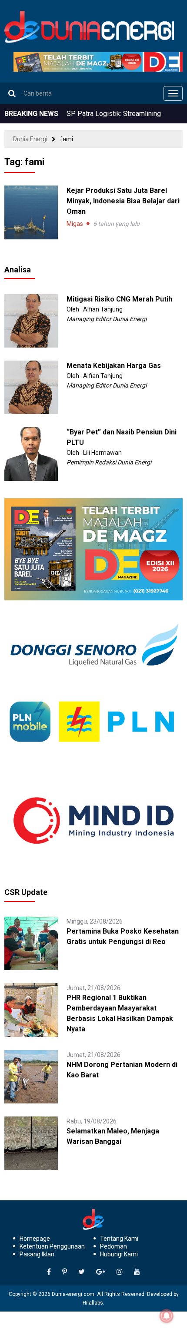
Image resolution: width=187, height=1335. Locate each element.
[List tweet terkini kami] (81, 1272)
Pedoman (113, 1246)
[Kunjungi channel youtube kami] (137, 1272)
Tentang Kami (119, 1238)
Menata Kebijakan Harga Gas (114, 365)
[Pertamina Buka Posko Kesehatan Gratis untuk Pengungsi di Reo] (31, 942)
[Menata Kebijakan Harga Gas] (31, 386)
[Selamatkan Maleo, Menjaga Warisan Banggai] (31, 1142)
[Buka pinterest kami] (64, 1272)
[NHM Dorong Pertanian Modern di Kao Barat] (31, 1076)
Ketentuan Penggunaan (52, 1246)
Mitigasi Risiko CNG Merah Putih (119, 299)
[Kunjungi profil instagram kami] (120, 1272)
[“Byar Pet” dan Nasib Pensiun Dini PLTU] (31, 453)
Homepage (35, 1238)
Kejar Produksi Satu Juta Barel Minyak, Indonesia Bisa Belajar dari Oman (123, 200)
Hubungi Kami (119, 1254)
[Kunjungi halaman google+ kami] (100, 1272)
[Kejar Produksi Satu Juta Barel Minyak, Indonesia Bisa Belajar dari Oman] (31, 212)
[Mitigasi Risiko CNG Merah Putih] (31, 320)
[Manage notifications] (167, 1316)
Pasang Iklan (37, 1254)
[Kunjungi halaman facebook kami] (49, 1272)
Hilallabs (93, 1303)
